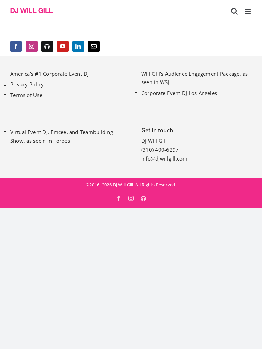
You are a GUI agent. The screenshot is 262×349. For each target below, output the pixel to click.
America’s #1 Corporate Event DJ (49, 73)
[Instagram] (32, 46)
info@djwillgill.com (164, 158)
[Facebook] (16, 46)
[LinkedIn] (78, 46)
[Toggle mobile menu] (248, 11)
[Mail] (94, 46)
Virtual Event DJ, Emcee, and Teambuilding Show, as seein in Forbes (61, 136)
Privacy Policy (27, 84)
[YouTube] (63, 46)
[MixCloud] (47, 46)
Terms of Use (26, 95)
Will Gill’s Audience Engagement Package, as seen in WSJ (194, 78)
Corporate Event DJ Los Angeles (179, 93)
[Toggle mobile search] (234, 11)
